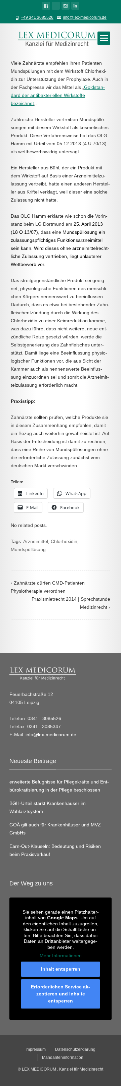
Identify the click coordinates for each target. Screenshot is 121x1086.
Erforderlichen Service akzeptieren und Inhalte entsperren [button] (60, 993)
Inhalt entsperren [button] (60, 969)
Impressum (36, 1049)
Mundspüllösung (28, 549)
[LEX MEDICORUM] (60, 38)
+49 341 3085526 (37, 17)
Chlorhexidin (64, 541)
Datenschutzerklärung (75, 1049)
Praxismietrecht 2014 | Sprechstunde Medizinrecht (71, 603)
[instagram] (66, 6)
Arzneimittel (35, 541)
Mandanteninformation (62, 1057)
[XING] (56, 6)
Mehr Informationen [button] (61, 955)
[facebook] (46, 6)
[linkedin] (75, 6)
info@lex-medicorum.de (85, 17)
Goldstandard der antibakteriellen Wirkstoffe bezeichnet (58, 95)
